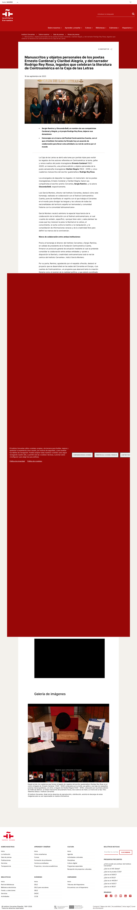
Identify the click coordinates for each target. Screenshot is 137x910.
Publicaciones (6, 860)
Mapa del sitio (105, 906)
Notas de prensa (73, 34)
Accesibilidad (116, 906)
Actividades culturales (75, 857)
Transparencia (6, 866)
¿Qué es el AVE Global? (112, 869)
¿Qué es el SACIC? (110, 884)
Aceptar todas (126, 455)
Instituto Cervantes (28, 34)
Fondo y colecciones (8, 890)
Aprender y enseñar (73, 28)
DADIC (36, 893)
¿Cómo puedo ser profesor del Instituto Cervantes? (117, 865)
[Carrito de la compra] (131, 2)
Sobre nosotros (54, 28)
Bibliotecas (100, 28)
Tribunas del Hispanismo (75, 884)
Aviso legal (126, 906)
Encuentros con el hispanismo (77, 887)
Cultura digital (72, 863)
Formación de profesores (43, 860)
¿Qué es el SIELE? (110, 887)
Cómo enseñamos (40, 854)
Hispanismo (127, 28)
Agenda (70, 854)
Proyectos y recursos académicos (46, 866)
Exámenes (113, 28)
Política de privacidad (17, 461)
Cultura (88, 28)
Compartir (103, 49)
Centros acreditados (41, 863)
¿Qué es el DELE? (110, 878)
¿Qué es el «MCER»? (111, 881)
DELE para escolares (41, 887)
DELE (36, 884)
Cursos (36, 857)
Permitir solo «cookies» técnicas (106, 455)
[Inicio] (7, 15)
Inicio (3, 851)
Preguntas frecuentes (113, 859)
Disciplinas (71, 860)
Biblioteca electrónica (8, 887)
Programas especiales (75, 866)
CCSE (36, 896)
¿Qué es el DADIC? (110, 875)
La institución (5, 854)
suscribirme (125, 852)
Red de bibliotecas (7, 884)
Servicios (4, 863)
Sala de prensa (58, 34)
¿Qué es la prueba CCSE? (113, 872)
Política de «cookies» (34, 461)
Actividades (5, 896)
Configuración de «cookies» (82, 455)
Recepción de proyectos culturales (79, 869)
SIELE (36, 890)
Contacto (96, 906)
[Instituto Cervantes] (8, 835)
